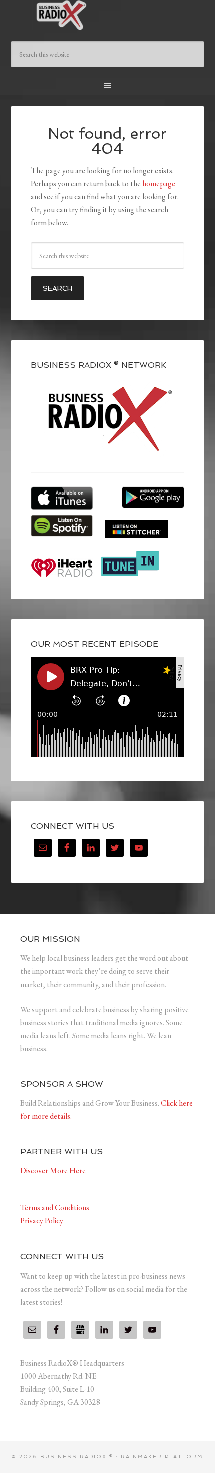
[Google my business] (81, 1330)
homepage (159, 183)
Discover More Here (53, 1170)
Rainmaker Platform (162, 1456)
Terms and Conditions (55, 1207)
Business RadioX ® (107, 15)
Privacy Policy (42, 1220)
